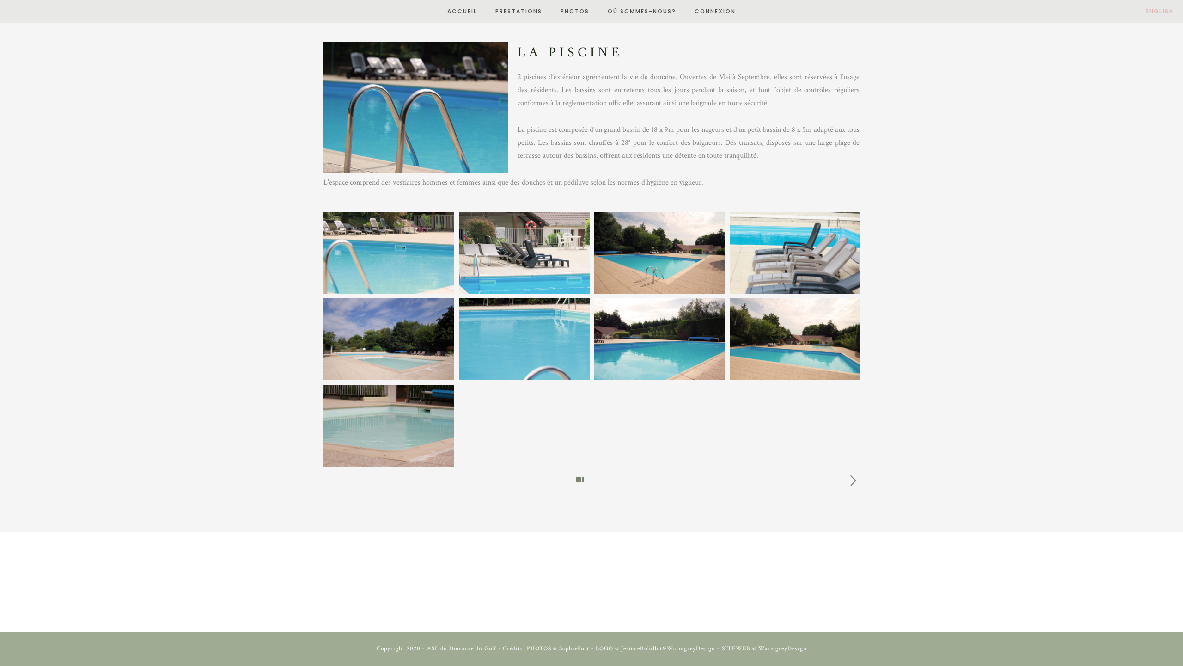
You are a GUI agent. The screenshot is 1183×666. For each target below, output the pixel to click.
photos (575, 11)
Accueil (462, 11)
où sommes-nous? (642, 11)
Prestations (518, 11)
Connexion (715, 11)
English (1160, 11)
